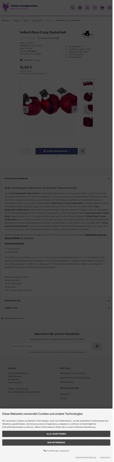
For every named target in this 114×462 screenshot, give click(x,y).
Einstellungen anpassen (57, 450)
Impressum (105, 457)
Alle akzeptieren (56, 434)
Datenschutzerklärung (86, 457)
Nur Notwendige (56, 442)
